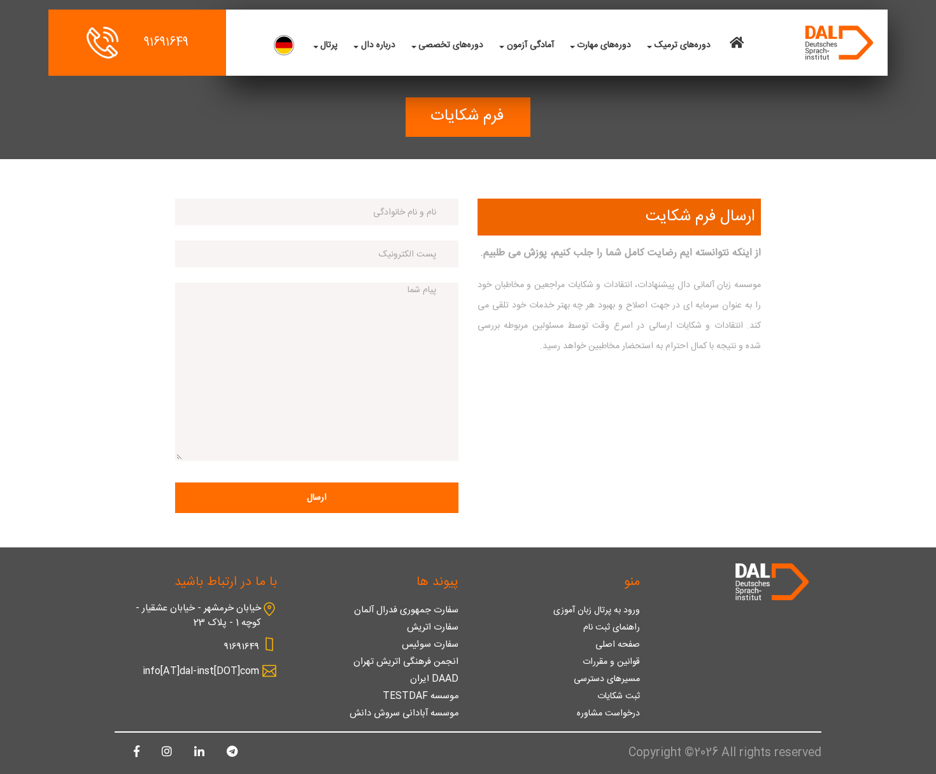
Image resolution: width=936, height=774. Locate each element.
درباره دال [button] (378, 45)
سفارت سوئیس (430, 644)
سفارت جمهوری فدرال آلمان (406, 610)
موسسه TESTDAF (420, 696)
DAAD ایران (434, 679)
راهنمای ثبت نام (611, 627)
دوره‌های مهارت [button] (604, 45)
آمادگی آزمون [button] (530, 45)
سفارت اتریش (432, 627)
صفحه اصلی (617, 644)
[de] (284, 45)
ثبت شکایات (618, 696)
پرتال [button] (328, 45)
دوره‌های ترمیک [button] (683, 45)
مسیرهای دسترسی (607, 679)
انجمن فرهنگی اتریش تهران (405, 662)
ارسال (317, 497)
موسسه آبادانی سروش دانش (404, 713)
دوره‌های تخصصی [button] (450, 45)
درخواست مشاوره (608, 713)
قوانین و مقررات (611, 662)
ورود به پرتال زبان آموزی (596, 610)
